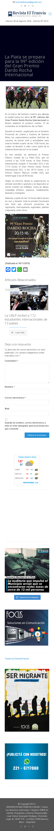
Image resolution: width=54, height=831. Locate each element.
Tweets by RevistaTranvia (17, 658)
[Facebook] (21, 6)
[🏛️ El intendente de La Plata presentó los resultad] (27, 570)
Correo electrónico (15, 397)
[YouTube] (28, 6)
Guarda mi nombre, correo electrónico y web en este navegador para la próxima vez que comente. (27, 425)
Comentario (11, 361)
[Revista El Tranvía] (27, 14)
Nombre (10, 387)
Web (7, 408)
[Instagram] (32, 6)
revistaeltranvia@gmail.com (29, 2)
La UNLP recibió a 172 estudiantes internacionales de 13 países (26, 319)
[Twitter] (25, 6)
